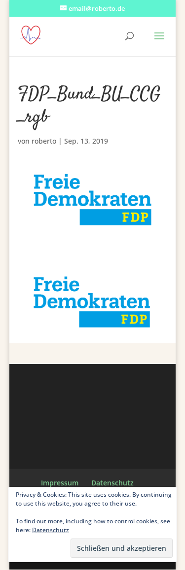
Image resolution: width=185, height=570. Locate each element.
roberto (44, 141)
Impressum (59, 482)
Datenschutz (112, 482)
